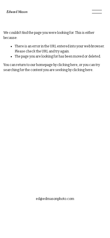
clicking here (67, 65)
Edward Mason (16, 12)
